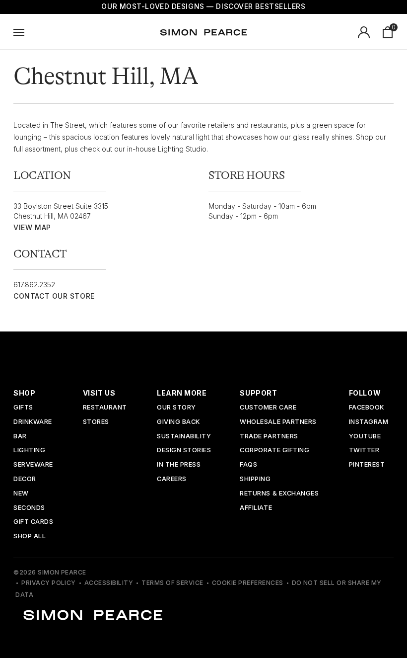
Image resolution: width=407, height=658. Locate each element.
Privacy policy (48, 582)
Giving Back (178, 422)
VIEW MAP (32, 227)
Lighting (29, 450)
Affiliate (256, 508)
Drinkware (32, 422)
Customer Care (268, 408)
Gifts (23, 408)
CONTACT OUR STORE (54, 296)
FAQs (248, 465)
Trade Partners (269, 436)
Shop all (29, 536)
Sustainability (184, 436)
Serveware (33, 465)
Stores (96, 422)
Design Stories (184, 450)
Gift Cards (33, 522)
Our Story (176, 408)
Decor (24, 479)
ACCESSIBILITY (108, 582)
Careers (172, 479)
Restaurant (105, 408)
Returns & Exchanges (279, 494)
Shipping (255, 479)
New (21, 494)
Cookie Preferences (247, 582)
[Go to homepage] (203, 32)
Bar (20, 436)
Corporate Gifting (274, 450)
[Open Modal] (18, 32)
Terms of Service (172, 582)
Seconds (29, 508)
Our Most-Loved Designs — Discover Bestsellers (203, 6)
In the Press (179, 465)
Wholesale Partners (278, 422)
